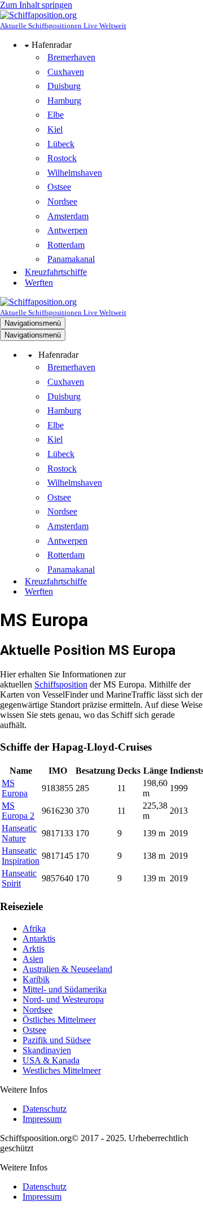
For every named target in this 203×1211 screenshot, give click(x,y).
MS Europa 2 (18, 810)
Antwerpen (67, 230)
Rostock (62, 158)
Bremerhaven (71, 57)
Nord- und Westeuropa (63, 999)
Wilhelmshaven (74, 173)
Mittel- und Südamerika (65, 989)
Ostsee (59, 187)
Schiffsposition (60, 684)
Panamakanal (71, 259)
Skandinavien (47, 1050)
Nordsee (62, 201)
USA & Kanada (51, 1060)
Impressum (42, 1119)
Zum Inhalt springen (36, 5)
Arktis (34, 948)
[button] (27, 45)
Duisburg (64, 86)
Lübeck (60, 144)
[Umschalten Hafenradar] (30, 355)
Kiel (55, 129)
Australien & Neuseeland (67, 969)
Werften (39, 282)
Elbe (55, 114)
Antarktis (39, 938)
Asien (33, 959)
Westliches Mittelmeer (62, 1070)
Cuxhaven (65, 72)
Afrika (34, 928)
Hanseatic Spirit (19, 878)
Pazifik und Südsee (57, 1040)
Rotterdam (66, 245)
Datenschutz (45, 1109)
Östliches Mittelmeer (59, 1019)
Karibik (36, 979)
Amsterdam (68, 216)
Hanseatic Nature (19, 833)
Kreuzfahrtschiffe (56, 272)
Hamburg (64, 100)
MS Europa (15, 788)
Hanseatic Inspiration (20, 856)
